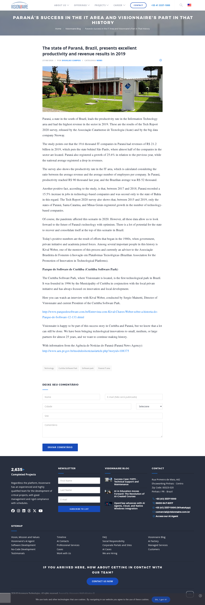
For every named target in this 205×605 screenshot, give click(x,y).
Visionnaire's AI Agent (22, 541)
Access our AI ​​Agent (167, 516)
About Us (60, 5)
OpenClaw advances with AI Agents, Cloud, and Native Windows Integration (129, 506)
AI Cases (106, 549)
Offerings (80, 5)
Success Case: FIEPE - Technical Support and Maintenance (126, 482)
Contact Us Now (102, 581)
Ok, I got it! (161, 599)
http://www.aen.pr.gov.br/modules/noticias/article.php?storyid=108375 (85, 351)
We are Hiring (109, 553)
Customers (154, 549)
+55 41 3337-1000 (160, 5)
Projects (100, 5)
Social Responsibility (113, 541)
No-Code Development (23, 549)
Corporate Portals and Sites (117, 545)
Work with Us (64, 553)
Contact (138, 5)
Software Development (23, 545)
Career (118, 5)
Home (58, 28)
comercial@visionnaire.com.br (173, 512)
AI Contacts (63, 541)
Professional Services (68, 545)
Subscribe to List (79, 509)
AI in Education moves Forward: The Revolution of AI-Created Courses (129, 494)
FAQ (104, 537)
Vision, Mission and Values (25, 537)
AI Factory (153, 541)
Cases (60, 549)
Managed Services (158, 545)
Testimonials (18, 553)
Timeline (61, 537)
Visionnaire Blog (73, 28)
